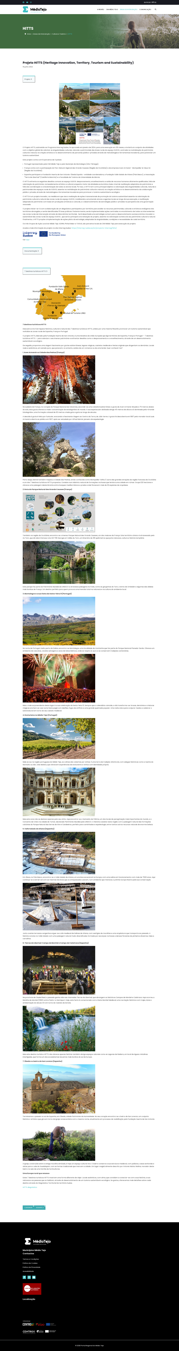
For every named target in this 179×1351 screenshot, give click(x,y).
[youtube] (34, 1277)
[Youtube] (27, 2)
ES (155, 2)
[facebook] (24, 1277)
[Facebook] (23, 2)
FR (147, 2)
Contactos (28, 1253)
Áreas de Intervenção (128, 9)
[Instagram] (30, 2)
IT (151, 2)
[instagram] (29, 1277)
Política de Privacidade (31, 1267)
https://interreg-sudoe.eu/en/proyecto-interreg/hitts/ (94, 228)
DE (149, 2)
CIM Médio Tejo (112, 9)
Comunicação (145, 9)
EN (145, 2)
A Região (100, 9)
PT (153, 2)
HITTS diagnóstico (30, 1187)
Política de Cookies (30, 1263)
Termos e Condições (31, 1259)
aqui (27, 239)
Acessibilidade (28, 1271)
